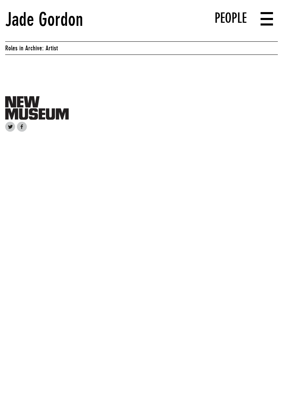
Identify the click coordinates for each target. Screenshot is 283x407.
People (231, 18)
